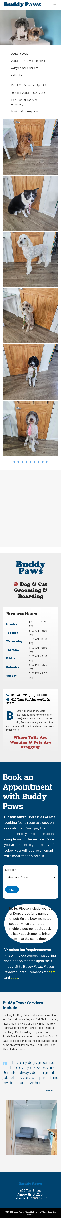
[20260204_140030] (30, 203)
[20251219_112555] (30, 315)
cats (52, 972)
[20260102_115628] (30, 428)
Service (10, 869)
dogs (14, 977)
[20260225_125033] (30, 259)
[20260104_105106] (30, 147)
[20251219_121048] (30, 372)
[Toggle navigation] (54, 4)
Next (12, 889)
